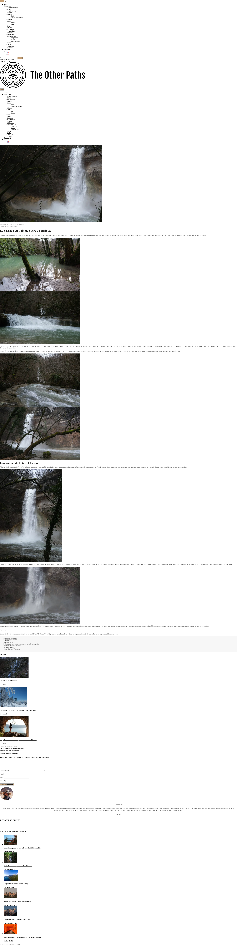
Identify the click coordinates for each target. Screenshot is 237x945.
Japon (9, 21)
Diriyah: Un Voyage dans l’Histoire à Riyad (17, 901)
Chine (9, 9)
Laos (8, 26)
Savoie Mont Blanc (17, 17)
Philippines (10, 34)
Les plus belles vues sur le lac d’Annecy (16, 883)
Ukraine (10, 48)
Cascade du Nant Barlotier (8, 681)
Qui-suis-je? (7, 49)
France (9, 14)
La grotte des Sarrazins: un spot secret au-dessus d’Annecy (18, 740)
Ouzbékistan (11, 31)
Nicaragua (10, 29)
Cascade (14, 226)
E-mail (2, 777)
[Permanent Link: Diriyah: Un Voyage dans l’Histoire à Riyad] (10, 898)
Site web (2, 781)
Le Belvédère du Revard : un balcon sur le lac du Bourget (18, 710)
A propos (118, 814)
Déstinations (7, 6)
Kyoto (13, 24)
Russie (9, 43)
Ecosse (13, 39)
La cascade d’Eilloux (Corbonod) (10, 750)
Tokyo (13, 22)
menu (2, 1)
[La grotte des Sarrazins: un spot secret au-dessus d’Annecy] (14, 736)
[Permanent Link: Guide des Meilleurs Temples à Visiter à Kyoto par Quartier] (10, 933)
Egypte (9, 12)
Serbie (9, 44)
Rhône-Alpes (8, 226)
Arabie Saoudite (12, 7)
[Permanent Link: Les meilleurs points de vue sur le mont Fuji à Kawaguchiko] (10, 844)
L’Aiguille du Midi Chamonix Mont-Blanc (17, 919)
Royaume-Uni (11, 36)
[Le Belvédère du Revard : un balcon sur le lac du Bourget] (13, 707)
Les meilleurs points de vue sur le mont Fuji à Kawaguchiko (22, 848)
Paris (12, 16)
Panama (10, 33)
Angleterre (14, 38)
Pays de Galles (15, 41)
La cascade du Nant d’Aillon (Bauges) (12, 748)
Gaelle (4, 224)
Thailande (10, 46)
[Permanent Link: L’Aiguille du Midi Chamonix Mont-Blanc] (10, 916)
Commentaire (4, 771)
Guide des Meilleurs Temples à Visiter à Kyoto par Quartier (22, 937)
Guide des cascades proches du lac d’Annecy (18, 866)
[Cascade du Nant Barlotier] (14, 677)
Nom (1, 774)
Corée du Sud (11, 11)
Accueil (6, 4)
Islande (9, 19)
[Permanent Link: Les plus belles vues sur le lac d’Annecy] (11, 880)
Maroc (9, 27)
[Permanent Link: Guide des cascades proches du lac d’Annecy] (10, 862)
